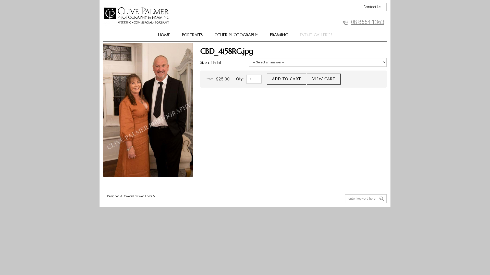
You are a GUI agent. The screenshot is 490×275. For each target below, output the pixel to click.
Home (164, 34)
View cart (323, 78)
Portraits (192, 34)
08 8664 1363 (367, 22)
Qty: (240, 78)
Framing (279, 34)
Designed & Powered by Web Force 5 (131, 196)
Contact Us (372, 7)
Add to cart (286, 78)
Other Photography (236, 34)
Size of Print (210, 62)
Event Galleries (316, 34)
